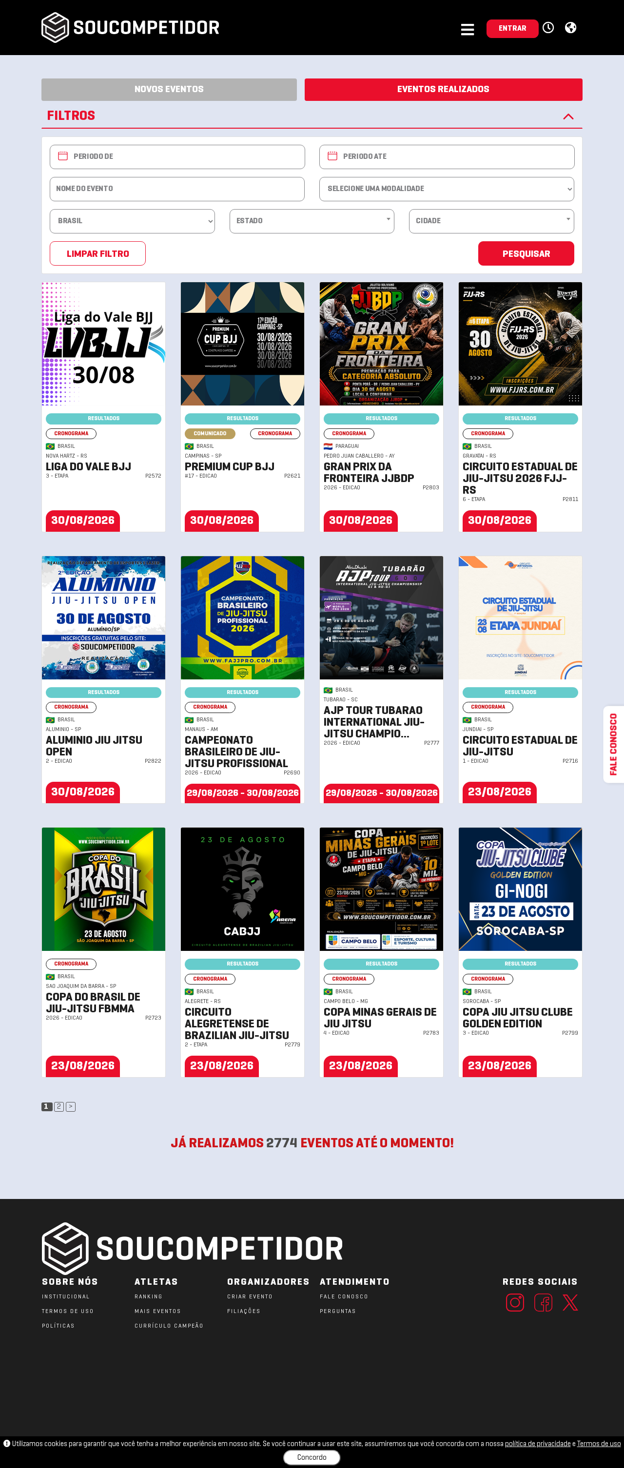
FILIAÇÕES (244, 1311)
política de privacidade (538, 1444)
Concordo (312, 1457)
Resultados (103, 418)
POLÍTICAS (58, 1326)
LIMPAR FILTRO (98, 254)
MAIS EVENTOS (158, 1311)
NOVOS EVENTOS (169, 89)
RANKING (149, 1296)
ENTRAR (512, 28)
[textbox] (312, 221)
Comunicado (210, 433)
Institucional (66, 1296)
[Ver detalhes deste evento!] (103, 344)
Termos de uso (599, 1444)
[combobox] (312, 219)
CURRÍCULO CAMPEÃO (169, 1326)
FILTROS (71, 116)
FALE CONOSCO (344, 1296)
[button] (550, 28)
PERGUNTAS (338, 1311)
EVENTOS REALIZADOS (443, 89)
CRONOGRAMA (71, 433)
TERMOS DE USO (68, 1311)
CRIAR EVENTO (250, 1296)
